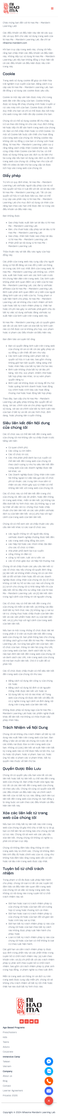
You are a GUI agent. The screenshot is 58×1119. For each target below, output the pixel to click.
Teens (6, 1042)
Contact (7, 1085)
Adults (6, 1046)
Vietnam (7, 1066)
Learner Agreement (13, 1090)
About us (7, 1075)
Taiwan (6, 1061)
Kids (5, 1037)
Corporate (8, 1051)
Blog (5, 1080)
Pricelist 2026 (10, 1095)
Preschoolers (10, 1032)
